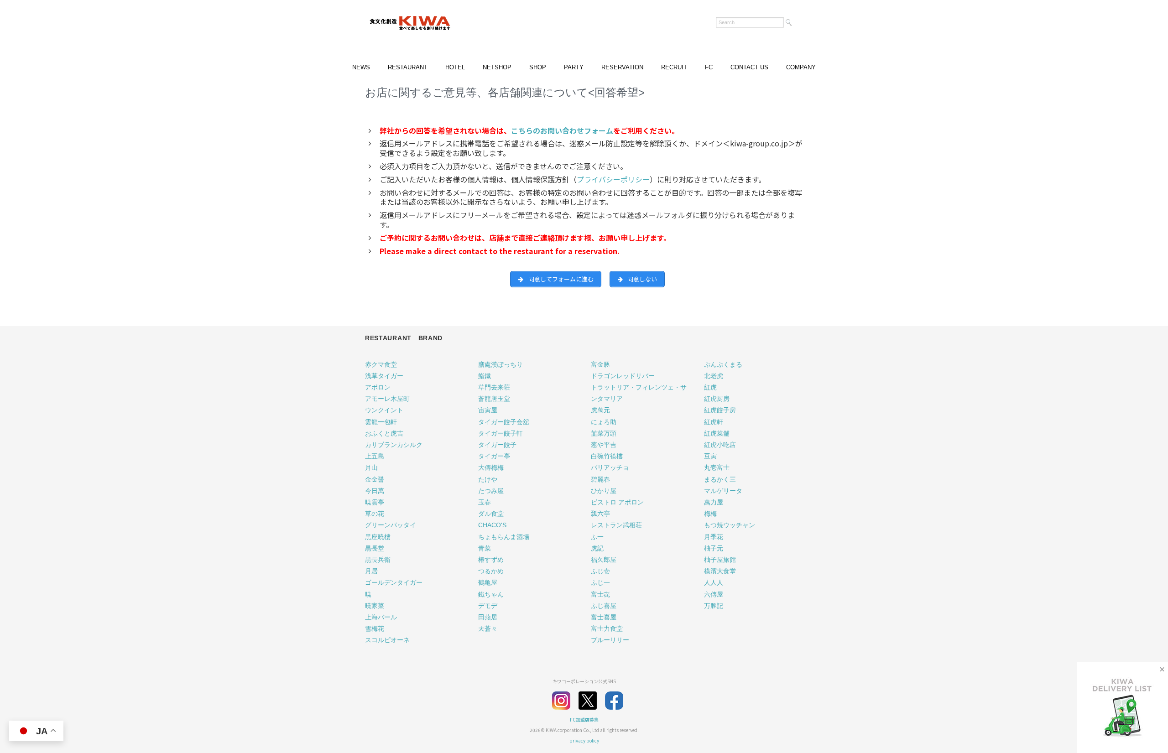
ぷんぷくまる (723, 364)
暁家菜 (374, 605)
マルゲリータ (723, 490)
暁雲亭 (374, 502)
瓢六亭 (600, 513)
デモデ (487, 605)
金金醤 (374, 479)
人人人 (713, 582)
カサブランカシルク (393, 444)
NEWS (361, 67)
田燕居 (487, 617)
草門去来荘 (494, 387)
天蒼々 (487, 628)
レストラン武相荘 (616, 525)
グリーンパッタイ (390, 525)
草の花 (374, 513)
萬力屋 (713, 502)
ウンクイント (384, 410)
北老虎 (713, 375)
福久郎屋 (603, 559)
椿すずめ (491, 559)
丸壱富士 (717, 467)
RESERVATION (622, 67)
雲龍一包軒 (381, 422)
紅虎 (710, 387)
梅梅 (710, 513)
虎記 (597, 548)
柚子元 (713, 548)
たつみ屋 (491, 490)
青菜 (484, 548)
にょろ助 (603, 422)
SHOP (537, 67)
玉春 (484, 502)
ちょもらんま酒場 (503, 536)
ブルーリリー (610, 640)
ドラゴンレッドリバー (623, 375)
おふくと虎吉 (384, 433)
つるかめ (491, 571)
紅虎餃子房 (720, 410)
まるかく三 (720, 479)
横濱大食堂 (720, 571)
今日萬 (374, 490)
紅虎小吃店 (720, 444)
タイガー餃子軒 (500, 433)
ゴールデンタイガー (393, 582)
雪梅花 (374, 628)
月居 (371, 571)
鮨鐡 (484, 375)
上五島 (374, 456)
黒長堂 (374, 548)
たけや (487, 479)
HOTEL (455, 67)
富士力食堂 (607, 628)
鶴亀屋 (487, 582)
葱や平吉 (603, 444)
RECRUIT (674, 67)
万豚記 (713, 605)
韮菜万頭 (603, 433)
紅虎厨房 (717, 398)
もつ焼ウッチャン (729, 525)
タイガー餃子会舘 (503, 422)
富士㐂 (600, 594)
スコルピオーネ (387, 640)
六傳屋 (713, 594)
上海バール (381, 617)
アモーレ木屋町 (387, 398)
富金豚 (600, 364)
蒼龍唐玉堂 (494, 398)
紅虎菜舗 (717, 433)
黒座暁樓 (378, 536)
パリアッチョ (610, 467)
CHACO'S (492, 525)
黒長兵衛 (378, 559)
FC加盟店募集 (584, 719)
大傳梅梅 (491, 467)
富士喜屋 (603, 617)
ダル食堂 (491, 513)
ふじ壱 (600, 571)
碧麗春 (600, 479)
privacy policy (584, 740)
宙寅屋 (487, 410)
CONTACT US (749, 67)
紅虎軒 (713, 422)
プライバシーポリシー (613, 179)
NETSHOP (497, 67)
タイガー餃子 (497, 444)
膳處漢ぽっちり (500, 364)
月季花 (713, 536)
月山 (371, 467)
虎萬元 (600, 410)
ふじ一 (600, 582)
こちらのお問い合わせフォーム (562, 130)
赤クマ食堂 (381, 364)
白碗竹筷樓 (607, 456)
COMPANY (801, 67)
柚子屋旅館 (720, 559)
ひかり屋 (603, 490)
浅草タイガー (384, 375)
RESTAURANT (408, 67)
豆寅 (710, 456)
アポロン (378, 387)
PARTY (574, 67)
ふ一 (597, 536)
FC (709, 67)
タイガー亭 (494, 456)
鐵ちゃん (491, 594)
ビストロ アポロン (617, 502)
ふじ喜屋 (603, 605)
